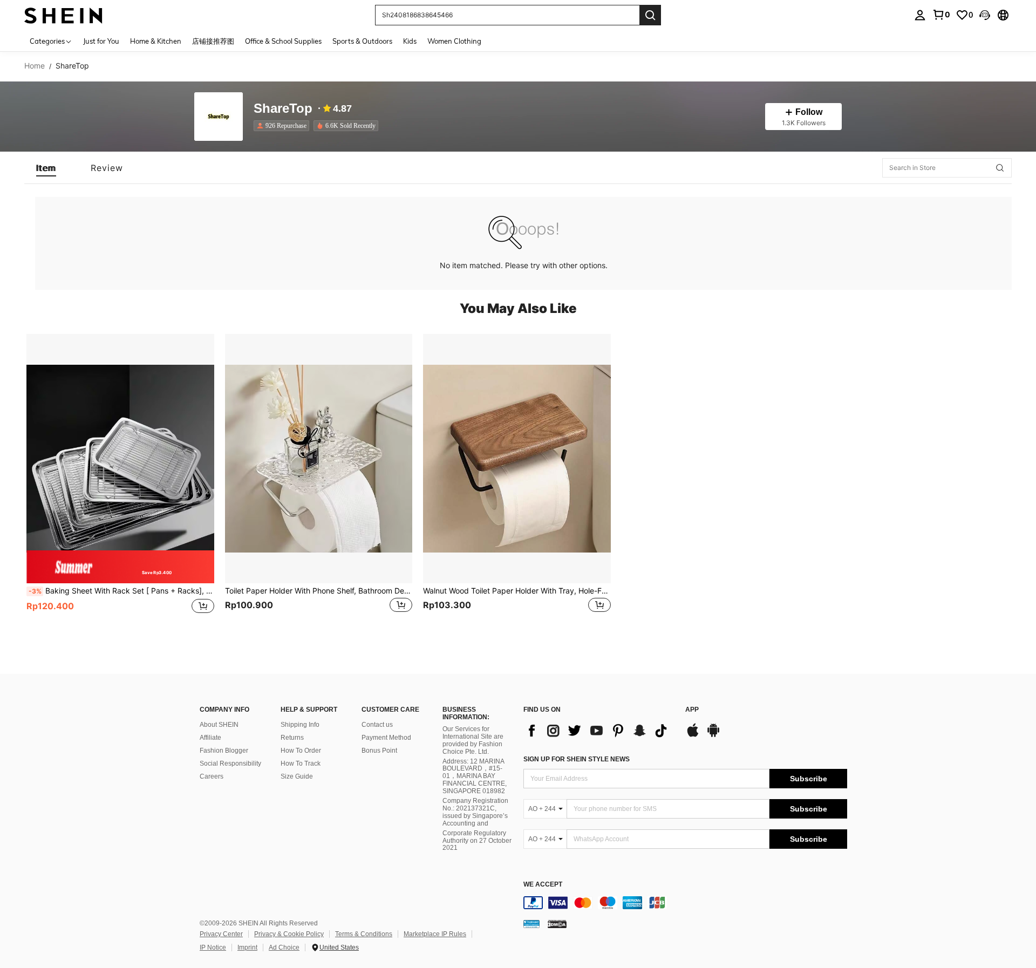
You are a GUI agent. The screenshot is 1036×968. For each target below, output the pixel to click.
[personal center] (920, 15)
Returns (292, 737)
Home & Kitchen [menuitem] (155, 41)
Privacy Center (221, 934)
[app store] (692, 735)
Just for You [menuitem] (101, 41)
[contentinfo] (685, 902)
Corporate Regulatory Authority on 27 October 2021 (477, 840)
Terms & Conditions (363, 934)
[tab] (46, 167)
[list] (598, 730)
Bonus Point (379, 750)
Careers (211, 776)
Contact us (377, 724)
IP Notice (213, 947)
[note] (120, 566)
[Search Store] (1000, 168)
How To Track (301, 763)
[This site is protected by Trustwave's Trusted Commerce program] (531, 924)
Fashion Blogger (224, 750)
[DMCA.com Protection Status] (557, 924)
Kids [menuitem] (410, 41)
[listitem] (283, 125)
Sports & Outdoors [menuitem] (362, 41)
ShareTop (283, 108)
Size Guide (297, 776)
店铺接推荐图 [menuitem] (213, 41)
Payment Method (386, 737)
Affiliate (210, 737)
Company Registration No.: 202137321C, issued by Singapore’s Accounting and (475, 812)
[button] (984, 15)
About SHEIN (219, 724)
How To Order (301, 750)
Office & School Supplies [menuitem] (283, 41)
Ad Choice (284, 947)
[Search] (650, 15)
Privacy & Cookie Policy (289, 934)
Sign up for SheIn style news (576, 759)
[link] (941, 14)
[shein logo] (63, 15)
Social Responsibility (230, 763)
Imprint (247, 947)
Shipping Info (300, 724)
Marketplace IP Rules (435, 934)
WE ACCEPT (542, 884)
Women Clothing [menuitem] (454, 41)
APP (692, 709)
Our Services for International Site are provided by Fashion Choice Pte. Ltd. (472, 740)
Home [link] (34, 66)
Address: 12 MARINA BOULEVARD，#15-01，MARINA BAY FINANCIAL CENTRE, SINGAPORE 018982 (474, 776)
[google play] (713, 735)
